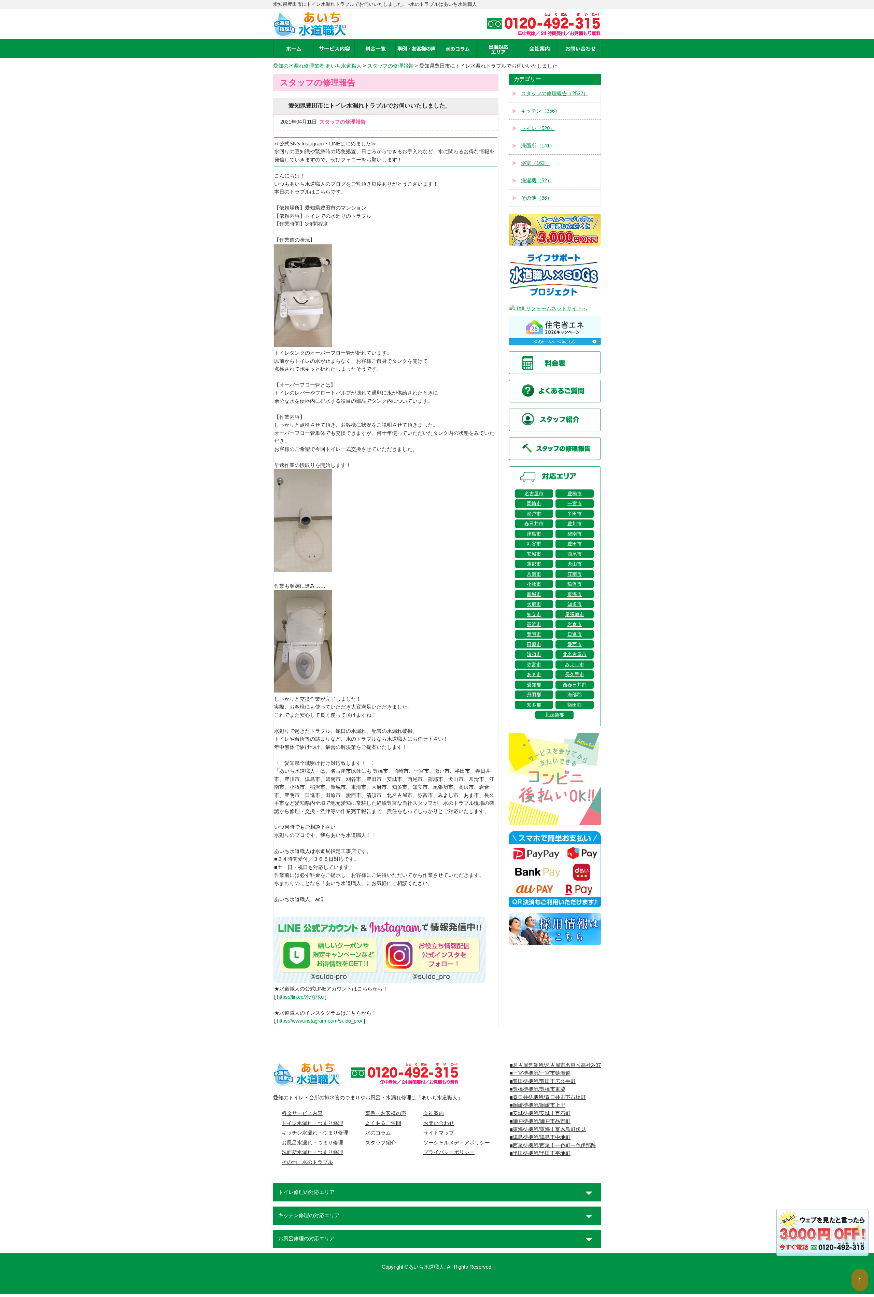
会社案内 (433, 1113)
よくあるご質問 (383, 1123)
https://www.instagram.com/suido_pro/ (319, 1021)
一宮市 (574, 503)
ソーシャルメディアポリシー (456, 1142)
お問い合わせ (438, 1123)
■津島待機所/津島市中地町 (540, 1137)
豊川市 (574, 523)
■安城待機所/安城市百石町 (540, 1113)
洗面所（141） (538, 145)
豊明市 (534, 634)
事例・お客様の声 (385, 1113)
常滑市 (534, 574)
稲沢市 (574, 584)
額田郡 (574, 705)
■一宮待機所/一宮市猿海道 (540, 1073)
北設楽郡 (554, 714)
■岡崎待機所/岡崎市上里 (537, 1105)
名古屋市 (534, 493)
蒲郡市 (534, 564)
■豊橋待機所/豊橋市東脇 (537, 1089)
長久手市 (574, 674)
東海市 (574, 594)
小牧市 (534, 584)
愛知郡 (534, 684)
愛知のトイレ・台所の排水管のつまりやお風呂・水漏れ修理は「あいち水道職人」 (368, 1097)
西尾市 (574, 554)
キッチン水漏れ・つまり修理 (315, 1133)
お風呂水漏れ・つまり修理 (312, 1142)
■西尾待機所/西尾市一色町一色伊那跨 (553, 1145)
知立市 (534, 614)
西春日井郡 (575, 684)
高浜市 (534, 624)
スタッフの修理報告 (390, 66)
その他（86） (536, 198)
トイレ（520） (538, 128)
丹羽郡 (534, 694)
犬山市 (574, 564)
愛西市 (574, 644)
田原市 (534, 644)
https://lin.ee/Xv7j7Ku (300, 997)
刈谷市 (534, 543)
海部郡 (574, 694)
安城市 (534, 554)
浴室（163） (535, 163)
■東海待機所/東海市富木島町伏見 (548, 1129)
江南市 (574, 574)
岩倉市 (574, 624)
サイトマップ (438, 1133)
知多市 (574, 604)
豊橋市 (574, 493)
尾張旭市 (574, 614)
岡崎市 (534, 503)
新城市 (534, 594)
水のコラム (378, 1133)
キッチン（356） (540, 111)
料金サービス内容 (302, 1113)
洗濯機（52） (536, 180)
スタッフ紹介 (380, 1142)
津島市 (534, 534)
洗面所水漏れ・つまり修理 (312, 1152)
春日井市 (534, 523)
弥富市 (534, 664)
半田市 (574, 513)
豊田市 (574, 543)
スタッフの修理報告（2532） (554, 93)
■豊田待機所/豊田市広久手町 (543, 1081)
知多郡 (534, 705)
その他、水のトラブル (307, 1162)
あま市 (534, 674)
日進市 (574, 634)
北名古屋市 (575, 654)
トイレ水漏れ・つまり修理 (312, 1123)
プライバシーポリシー (449, 1152)
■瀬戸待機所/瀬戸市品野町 (540, 1121)
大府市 (534, 604)
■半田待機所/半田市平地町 (540, 1153)
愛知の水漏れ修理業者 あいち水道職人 (317, 66)
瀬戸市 (534, 513)
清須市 (534, 654)
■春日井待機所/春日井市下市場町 (548, 1097)
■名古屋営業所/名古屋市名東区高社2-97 (555, 1065)
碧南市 (574, 534)
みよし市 (574, 664)
